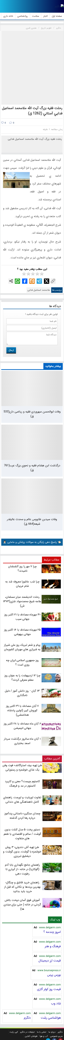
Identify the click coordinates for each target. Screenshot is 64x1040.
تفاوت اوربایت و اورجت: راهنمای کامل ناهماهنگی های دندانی (22, 799)
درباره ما (52, 1032)
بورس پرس (54, 974)
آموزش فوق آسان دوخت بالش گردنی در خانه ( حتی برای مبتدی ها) (22, 904)
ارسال (11, 350)
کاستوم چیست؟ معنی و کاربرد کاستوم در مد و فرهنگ (22, 783)
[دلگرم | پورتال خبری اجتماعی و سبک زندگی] (59, 6)
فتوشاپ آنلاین (31, 1036)
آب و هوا (44, 1036)
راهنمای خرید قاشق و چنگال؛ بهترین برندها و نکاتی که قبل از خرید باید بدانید (22, 887)
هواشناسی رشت (51, 1017)
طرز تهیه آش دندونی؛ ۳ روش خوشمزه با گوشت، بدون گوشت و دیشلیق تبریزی (22, 851)
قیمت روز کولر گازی (49, 989)
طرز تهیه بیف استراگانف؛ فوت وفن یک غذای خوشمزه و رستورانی (22, 767)
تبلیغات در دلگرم (27, 1032)
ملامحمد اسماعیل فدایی (38, 290)
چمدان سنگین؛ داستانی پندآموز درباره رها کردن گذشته (22, 815)
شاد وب (56, 1003)
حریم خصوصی (56, 1036)
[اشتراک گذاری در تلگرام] (39, 281)
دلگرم (27, 1017)
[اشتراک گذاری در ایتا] (32, 281)
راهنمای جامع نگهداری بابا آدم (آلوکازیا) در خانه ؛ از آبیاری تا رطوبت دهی (22, 869)
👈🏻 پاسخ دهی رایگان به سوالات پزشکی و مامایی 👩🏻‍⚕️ (32, 542)
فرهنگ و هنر (53, 946)
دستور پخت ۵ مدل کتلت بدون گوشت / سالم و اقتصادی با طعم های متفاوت (22, 834)
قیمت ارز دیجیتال (49, 960)
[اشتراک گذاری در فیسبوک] (24, 281)
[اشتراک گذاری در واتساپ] (17, 281)
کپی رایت (14, 1032)
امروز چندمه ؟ (52, 932)
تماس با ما (41, 1032)
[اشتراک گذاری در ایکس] (46, 281)
